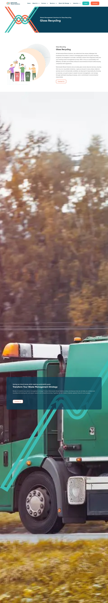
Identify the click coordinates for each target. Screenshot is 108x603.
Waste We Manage (64, 3)
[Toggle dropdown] (39, 3)
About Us (35, 3)
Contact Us (61, 81)
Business (52, 3)
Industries (76, 3)
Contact (95, 3)
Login (85, 3)
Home (29, 3)
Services (43, 3)
